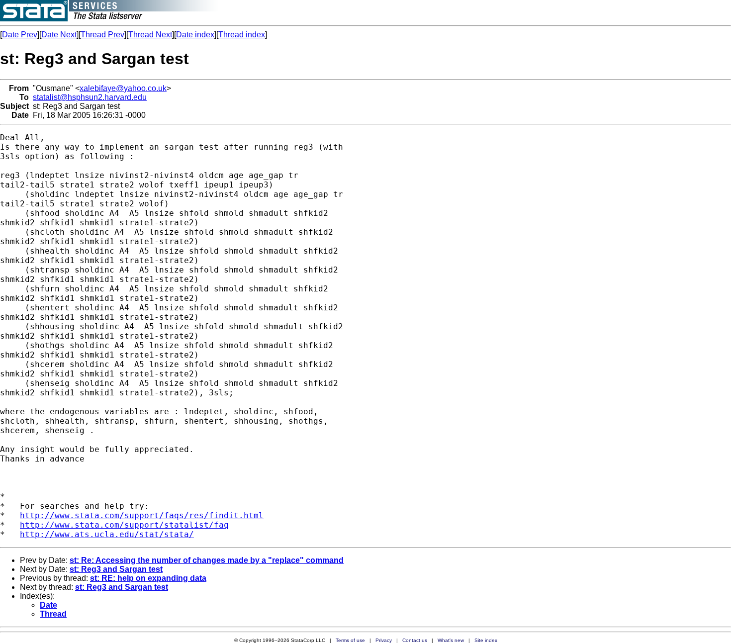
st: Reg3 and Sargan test (116, 569)
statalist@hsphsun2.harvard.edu (90, 97)
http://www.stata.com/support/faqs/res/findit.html (142, 515)
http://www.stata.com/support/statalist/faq (124, 525)
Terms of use (350, 640)
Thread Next (150, 34)
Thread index (241, 34)
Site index (485, 640)
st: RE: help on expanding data (148, 578)
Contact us (414, 640)
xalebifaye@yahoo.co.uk (123, 88)
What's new (451, 640)
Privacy (383, 640)
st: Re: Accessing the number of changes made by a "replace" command (207, 560)
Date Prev (19, 34)
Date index (195, 34)
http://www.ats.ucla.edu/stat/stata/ (107, 534)
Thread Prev (102, 34)
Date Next (59, 34)
